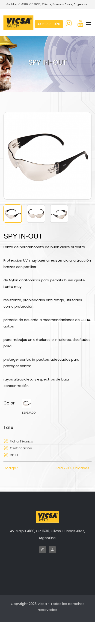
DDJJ (14, 455)
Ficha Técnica (21, 441)
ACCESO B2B (48, 24)
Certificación (21, 448)
